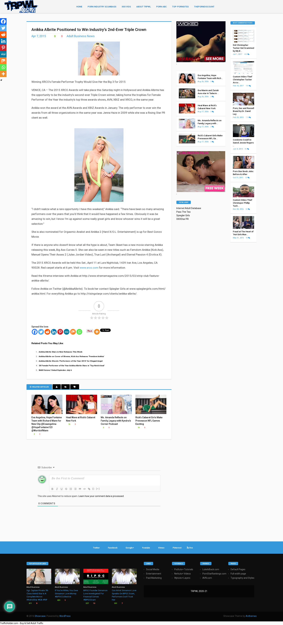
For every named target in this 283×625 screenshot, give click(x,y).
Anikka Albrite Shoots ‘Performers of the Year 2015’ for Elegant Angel (71, 361)
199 (247, 86)
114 (247, 117)
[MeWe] (66, 332)
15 (69, 424)
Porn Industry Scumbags (102, 6)
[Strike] (66, 489)
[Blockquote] (80, 489)
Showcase (40, 616)
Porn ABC (161, 6)
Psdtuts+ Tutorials (183, 569)
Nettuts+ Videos (182, 573)
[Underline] (61, 489)
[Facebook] (35, 332)
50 (246, 177)
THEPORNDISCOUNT (204, 6)
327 (87, 603)
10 (94, 603)
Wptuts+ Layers (182, 578)
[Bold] (52, 489)
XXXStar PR (182, 219)
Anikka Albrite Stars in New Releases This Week (60, 352)
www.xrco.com (89, 267)
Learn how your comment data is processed (101, 496)
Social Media (152, 569)
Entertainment (153, 573)
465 (245, 54)
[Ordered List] (70, 489)
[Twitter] (41, 332)
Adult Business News (81, 36)
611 (30, 603)
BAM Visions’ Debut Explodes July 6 (55, 370)
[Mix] (73, 332)
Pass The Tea (183, 212)
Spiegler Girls (183, 215)
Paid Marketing (154, 578)
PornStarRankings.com (214, 573)
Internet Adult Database (188, 208)
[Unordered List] (75, 489)
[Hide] (1, 80)
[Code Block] (84, 489)
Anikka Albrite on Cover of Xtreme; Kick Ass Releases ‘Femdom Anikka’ (71, 356)
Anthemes (251, 616)
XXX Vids (126, 6)
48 (247, 238)
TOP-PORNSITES (180, 6)
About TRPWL (143, 6)
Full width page (238, 573)
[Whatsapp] (79, 332)
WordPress (65, 616)
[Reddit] (47, 332)
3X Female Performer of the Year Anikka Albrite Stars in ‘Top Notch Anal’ (71, 365)
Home (79, 6)
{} (93, 488)
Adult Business (33, 587)
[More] (97, 332)
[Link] (89, 489)
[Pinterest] (60, 332)
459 (58, 600)
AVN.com (207, 578)
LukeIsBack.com (210, 569)
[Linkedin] (54, 332)
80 (246, 149)
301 (115, 603)
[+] (98, 488)
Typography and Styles (242, 578)
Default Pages (238, 569)
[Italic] (57, 489)
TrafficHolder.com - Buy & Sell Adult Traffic (21, 623)
